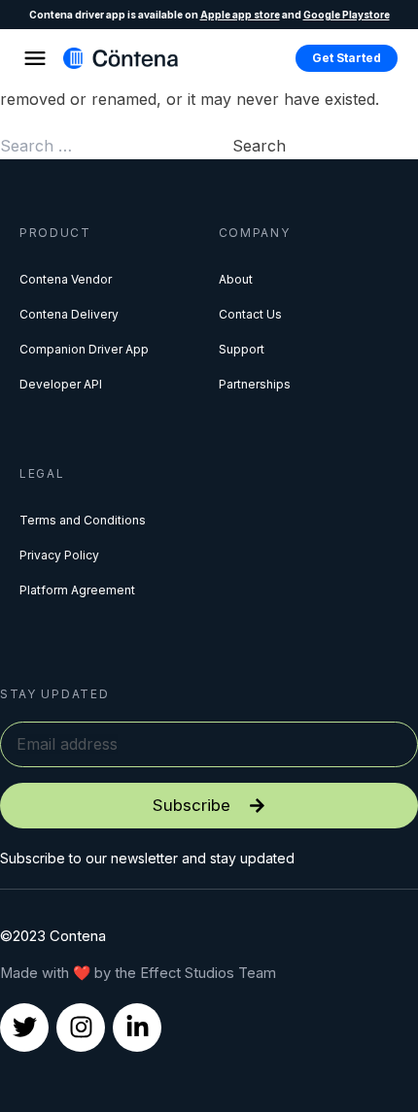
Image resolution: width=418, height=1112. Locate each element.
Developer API (60, 384)
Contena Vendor (65, 279)
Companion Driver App (84, 349)
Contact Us (250, 314)
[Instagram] (80, 1027)
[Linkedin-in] (137, 1027)
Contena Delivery (69, 314)
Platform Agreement (77, 590)
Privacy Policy (59, 555)
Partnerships (255, 384)
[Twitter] (24, 1027)
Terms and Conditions (82, 520)
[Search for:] (116, 145)
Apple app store (240, 14)
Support (241, 349)
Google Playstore (346, 14)
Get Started (346, 58)
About (236, 279)
